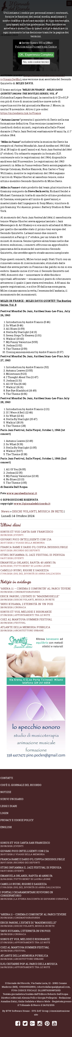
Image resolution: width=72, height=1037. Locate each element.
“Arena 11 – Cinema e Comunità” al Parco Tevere (35, 588)
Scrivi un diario (11, 799)
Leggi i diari (8, 806)
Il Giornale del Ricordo (17, 983)
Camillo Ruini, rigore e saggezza (30, 571)
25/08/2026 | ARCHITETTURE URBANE (22, 630)
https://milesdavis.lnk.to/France (20, 113)
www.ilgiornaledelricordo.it (32, 503)
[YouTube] (54, 1023)
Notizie (5, 792)
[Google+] (32, 1023)
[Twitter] (25, 1023)
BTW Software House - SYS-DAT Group (27, 1010)
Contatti (6, 778)
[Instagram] (39, 1023)
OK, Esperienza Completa (36, 54)
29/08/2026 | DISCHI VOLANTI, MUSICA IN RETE (27, 599)
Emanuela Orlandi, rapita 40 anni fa (28, 564)
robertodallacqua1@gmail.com (53, 986)
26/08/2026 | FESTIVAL (13, 622)
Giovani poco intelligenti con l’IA (25, 541)
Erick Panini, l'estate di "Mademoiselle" (29, 596)
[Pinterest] (47, 1023)
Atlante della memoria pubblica (25, 627)
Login (4, 813)
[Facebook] (17, 1023)
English (6, 827)
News (5, 511)
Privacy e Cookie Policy (17, 820)
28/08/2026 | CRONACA (13, 607)
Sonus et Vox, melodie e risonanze (26, 611)
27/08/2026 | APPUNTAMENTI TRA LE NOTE (25, 615)
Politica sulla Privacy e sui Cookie (36, 46)
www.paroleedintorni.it (21, 493)
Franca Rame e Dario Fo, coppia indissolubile (34, 548)
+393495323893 (27, 986)
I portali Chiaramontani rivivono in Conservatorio (34, 895)
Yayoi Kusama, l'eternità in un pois (26, 604)
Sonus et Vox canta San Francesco (26, 533)
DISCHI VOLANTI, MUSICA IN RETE (37, 511)
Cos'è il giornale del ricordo (20, 785)
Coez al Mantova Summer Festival (26, 619)
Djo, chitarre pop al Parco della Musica (28, 965)
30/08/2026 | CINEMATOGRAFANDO (20, 591)
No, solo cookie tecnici (36, 61)
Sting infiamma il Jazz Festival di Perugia (32, 556)
